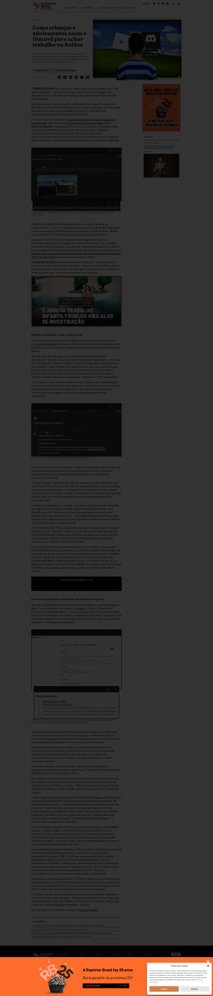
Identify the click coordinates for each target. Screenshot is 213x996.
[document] (106, 498)
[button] (208, 966)
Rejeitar (194, 989)
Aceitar (164, 989)
